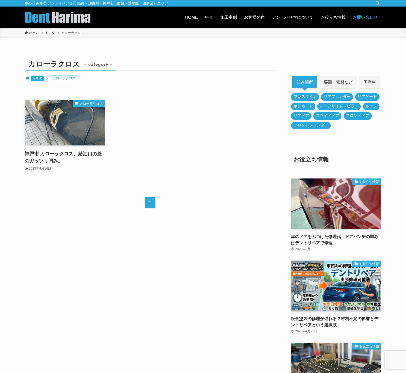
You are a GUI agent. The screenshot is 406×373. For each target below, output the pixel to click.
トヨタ (37, 78)
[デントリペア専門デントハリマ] (58, 17)
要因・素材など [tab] (338, 82)
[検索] (377, 3)
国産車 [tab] (369, 82)
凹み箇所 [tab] (304, 82)
